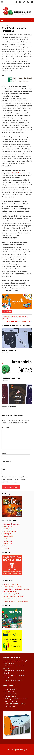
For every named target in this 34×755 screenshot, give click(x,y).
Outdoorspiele (8, 536)
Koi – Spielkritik (9, 691)
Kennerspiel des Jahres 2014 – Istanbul (18, 321)
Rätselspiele (7, 534)
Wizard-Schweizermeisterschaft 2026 (16, 601)
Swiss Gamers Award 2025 (11, 378)
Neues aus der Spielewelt (12, 524)
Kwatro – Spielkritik (11, 701)
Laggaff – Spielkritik (9, 407)
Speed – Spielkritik (17, 680)
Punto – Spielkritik (10, 689)
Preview (6, 548)
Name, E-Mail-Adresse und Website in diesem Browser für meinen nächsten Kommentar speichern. (15, 479)
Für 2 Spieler (8, 529)
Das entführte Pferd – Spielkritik (14, 596)
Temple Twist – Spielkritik (12, 594)
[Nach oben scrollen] (31, 752)
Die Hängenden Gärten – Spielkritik (16, 699)
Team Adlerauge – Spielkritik (13, 587)
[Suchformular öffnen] (31, 20)
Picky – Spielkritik (10, 706)
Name (4, 453)
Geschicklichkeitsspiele (11, 531)
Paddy (7, 670)
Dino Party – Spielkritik (11, 584)
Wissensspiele (8, 526)
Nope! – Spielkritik (10, 694)
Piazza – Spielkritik (10, 696)
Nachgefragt (7, 311)
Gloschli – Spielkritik (9, 350)
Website (4, 469)
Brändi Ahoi (16, 173)
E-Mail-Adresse (7, 461)
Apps (5, 538)
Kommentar (6, 427)
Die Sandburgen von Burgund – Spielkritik (17, 589)
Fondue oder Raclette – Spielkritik (15, 704)
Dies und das (8, 543)
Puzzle (6, 546)
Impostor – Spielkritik (10, 599)
